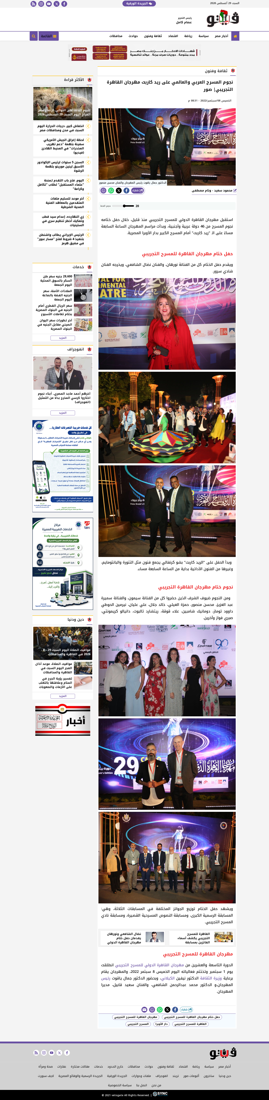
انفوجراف (162, 1076)
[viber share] (144, 1010)
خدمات (98, 1066)
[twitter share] (119, 190)
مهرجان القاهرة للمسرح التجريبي (135, 1017)
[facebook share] (126, 190)
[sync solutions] (159, 1095)
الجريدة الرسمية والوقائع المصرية (80, 1076)
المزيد (63, 338)
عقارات (61, 1066)
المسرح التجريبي (138, 1024)
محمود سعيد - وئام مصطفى (212, 190)
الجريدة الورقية (137, 3)
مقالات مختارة (80, 1066)
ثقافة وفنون (153, 36)
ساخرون (209, 1076)
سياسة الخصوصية (120, 1085)
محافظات (115, 36)
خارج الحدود (115, 1066)
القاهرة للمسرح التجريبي (190, 1024)
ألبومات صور (191, 1076)
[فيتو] (222, 19)
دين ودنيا (225, 1076)
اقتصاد (173, 36)
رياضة (188, 36)
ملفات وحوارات (141, 1076)
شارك (136, 190)
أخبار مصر (221, 36)
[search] (34, 36)
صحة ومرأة (45, 1066)
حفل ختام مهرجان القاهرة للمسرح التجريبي (192, 1017)
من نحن (156, 1085)
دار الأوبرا (162, 1024)
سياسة (204, 36)
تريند (175, 1076)
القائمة (47, 36)
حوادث (133, 36)
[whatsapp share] (111, 190)
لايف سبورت (46, 1076)
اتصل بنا (141, 1085)
